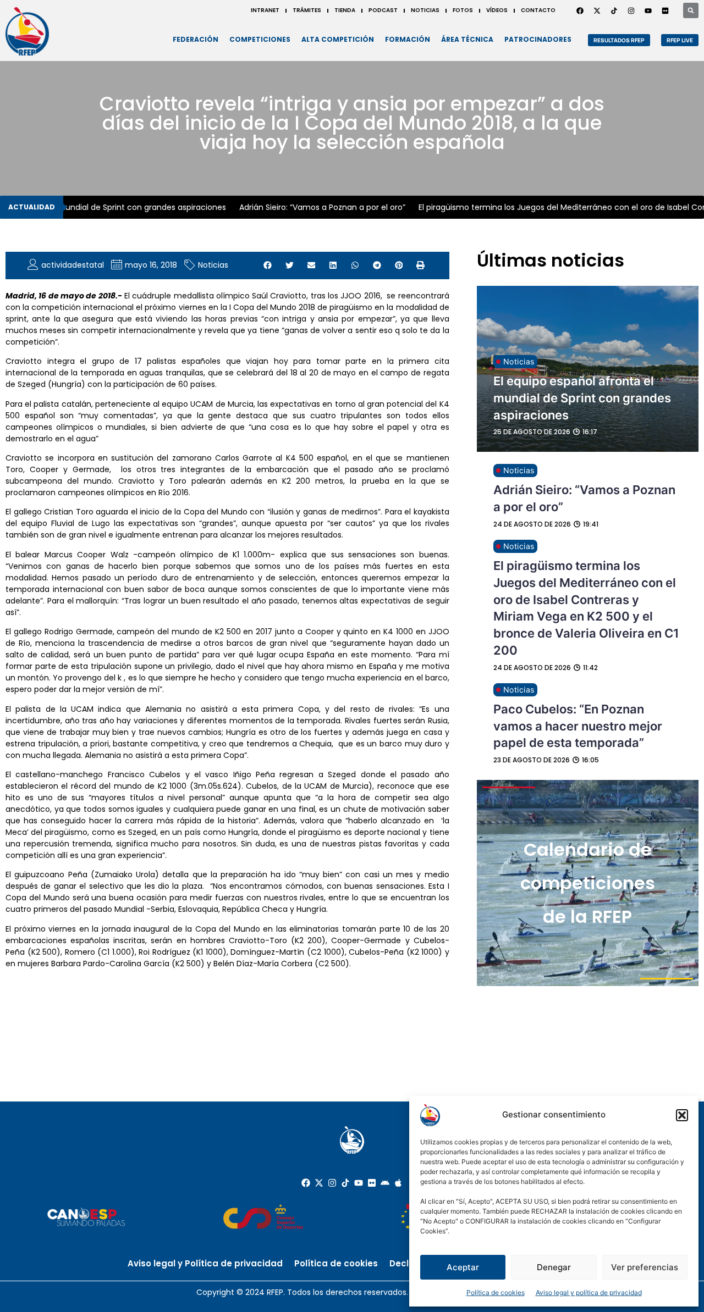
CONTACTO (538, 10)
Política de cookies (495, 1292)
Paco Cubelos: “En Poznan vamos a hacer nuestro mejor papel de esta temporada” (577, 726)
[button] (682, 1115)
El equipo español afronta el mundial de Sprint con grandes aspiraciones (582, 398)
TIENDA (344, 10)
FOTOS (463, 10)
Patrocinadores (537, 39)
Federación (195, 39)
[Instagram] (631, 10)
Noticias (213, 264)
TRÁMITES (307, 10)
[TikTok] (614, 10)
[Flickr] (371, 1182)
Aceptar (463, 1267)
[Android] (385, 1182)
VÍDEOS (497, 10)
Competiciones (259, 39)
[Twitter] (597, 10)
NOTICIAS (425, 10)
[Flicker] (665, 10)
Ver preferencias (644, 1267)
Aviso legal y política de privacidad (589, 1292)
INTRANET (265, 10)
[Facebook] (580, 10)
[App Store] (398, 1182)
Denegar (554, 1267)
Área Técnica (467, 39)
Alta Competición (337, 39)
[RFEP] (27, 31)
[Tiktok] (345, 1182)
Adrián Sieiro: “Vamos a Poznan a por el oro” (311, 207)
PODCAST (383, 10)
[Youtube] (648, 10)
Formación (407, 39)
